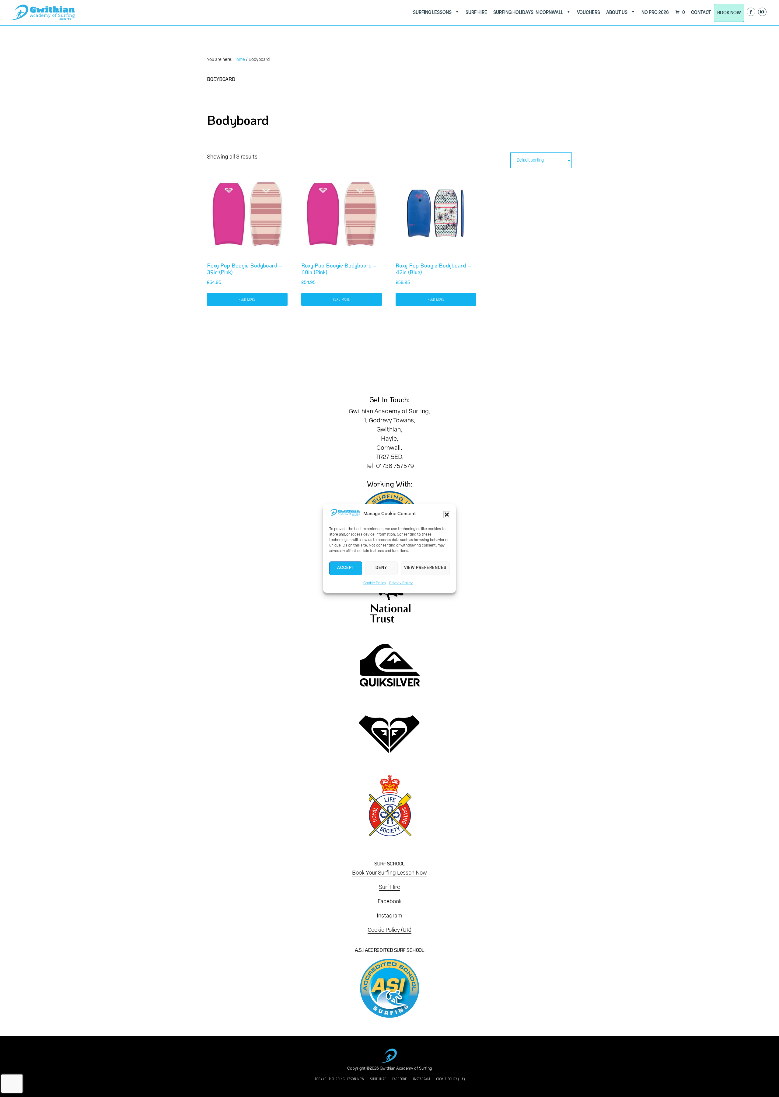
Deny (381, 568)
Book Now (729, 13)
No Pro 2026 (655, 12)
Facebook (390, 902)
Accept (345, 568)
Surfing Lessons (432, 12)
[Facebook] (751, 12)
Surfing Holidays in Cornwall (528, 12)
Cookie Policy (374, 583)
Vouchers (588, 12)
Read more (247, 299)
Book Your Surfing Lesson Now (389, 873)
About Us (616, 12)
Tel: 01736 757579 (389, 466)
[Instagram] (762, 12)
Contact (701, 12)
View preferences (425, 568)
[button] (447, 515)
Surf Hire (476, 12)
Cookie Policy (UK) (389, 930)
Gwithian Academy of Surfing (406, 1069)
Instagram (389, 916)
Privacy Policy (401, 583)
